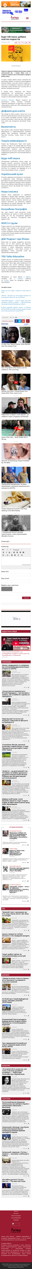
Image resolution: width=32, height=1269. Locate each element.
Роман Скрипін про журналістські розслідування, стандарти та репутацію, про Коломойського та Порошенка (15, 653)
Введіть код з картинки (9, 585)
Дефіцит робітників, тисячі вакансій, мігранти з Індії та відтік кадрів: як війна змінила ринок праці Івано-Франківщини (16, 801)
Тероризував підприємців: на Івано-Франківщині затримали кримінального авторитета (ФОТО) (16, 486)
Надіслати (26, 598)
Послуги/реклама (16, 1218)
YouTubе (6, 280)
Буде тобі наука (10, 158)
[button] (3, 550)
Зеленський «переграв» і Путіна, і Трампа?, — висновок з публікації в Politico (15, 1154)
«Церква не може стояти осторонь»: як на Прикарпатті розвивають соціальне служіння (15, 980)
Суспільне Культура (7, 100)
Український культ (12, 174)
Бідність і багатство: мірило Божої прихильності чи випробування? (17, 852)
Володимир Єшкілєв (15, 831)
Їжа (3, 909)
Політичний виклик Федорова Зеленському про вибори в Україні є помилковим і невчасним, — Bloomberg (15, 1104)
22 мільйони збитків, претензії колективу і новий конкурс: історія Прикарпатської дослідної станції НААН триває (15, 747)
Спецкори (16, 1220)
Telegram (28, 277)
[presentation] (3, 550)
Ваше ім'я (5, 571)
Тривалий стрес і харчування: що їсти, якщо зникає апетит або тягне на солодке (15, 914)
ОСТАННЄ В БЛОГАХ (16, 827)
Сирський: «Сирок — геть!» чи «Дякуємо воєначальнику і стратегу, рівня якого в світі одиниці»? (19, 889)
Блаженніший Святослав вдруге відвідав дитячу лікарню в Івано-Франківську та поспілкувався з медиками (14, 1022)
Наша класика (9, 191)
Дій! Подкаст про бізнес (15, 238)
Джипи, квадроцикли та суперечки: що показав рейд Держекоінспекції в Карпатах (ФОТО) (15, 667)
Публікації (6, 662)
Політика (6, 1099)
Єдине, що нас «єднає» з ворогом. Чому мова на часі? (16, 291)
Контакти (16, 1213)
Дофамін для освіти (13, 110)
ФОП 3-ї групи (9, 223)
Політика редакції (16, 1215)
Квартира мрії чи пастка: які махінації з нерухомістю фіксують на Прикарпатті (15, 720)
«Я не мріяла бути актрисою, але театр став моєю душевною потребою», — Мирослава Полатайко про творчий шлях (14, 1071)
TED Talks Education (12, 256)
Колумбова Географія (14, 209)
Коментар (5, 546)
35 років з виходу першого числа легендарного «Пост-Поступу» (19, 869)
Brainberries (16, 348)
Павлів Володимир (15, 866)
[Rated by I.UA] (16, 1224)
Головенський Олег (15, 885)
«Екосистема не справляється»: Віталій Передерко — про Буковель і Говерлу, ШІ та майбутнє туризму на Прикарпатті (16, 693)
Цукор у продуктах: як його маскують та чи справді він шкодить (16, 935)
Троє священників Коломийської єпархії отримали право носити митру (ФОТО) (14, 1045)
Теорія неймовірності (14, 140)
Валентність (8, 126)
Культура (6, 1065)
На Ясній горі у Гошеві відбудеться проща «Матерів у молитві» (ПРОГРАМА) (15, 1000)
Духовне (5, 975)
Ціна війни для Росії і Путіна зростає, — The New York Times (13, 1180)
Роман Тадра (13, 848)
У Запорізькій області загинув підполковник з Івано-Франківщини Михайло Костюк (14, 534)
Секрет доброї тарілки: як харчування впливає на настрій (14, 955)
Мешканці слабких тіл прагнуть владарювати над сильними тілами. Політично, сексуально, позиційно (18, 835)
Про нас (16, 1211)
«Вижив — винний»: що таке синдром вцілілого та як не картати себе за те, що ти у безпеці (16, 296)
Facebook (20, 279)
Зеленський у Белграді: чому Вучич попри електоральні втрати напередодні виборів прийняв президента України (15, 1129)
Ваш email (5, 578)
